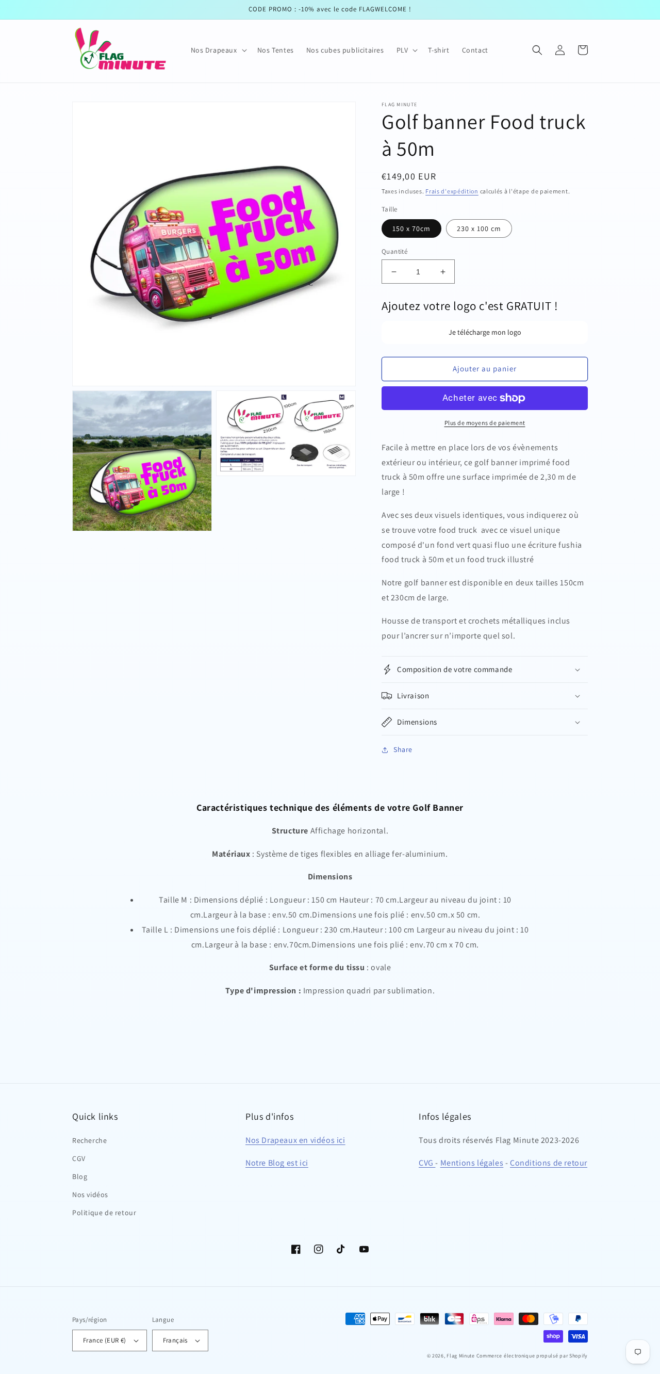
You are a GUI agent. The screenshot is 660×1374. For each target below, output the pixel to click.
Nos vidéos (90, 1194)
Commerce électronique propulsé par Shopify (532, 1355)
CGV (79, 1158)
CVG (427, 1162)
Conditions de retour (548, 1162)
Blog (79, 1176)
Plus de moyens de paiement (484, 423)
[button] (218, 50)
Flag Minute (461, 1355)
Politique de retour (104, 1212)
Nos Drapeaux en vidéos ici (295, 1140)
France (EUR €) (104, 1340)
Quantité (394, 251)
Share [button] (402, 749)
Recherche (89, 1140)
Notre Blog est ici (276, 1162)
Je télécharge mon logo (485, 332)
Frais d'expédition (451, 191)
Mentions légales (472, 1162)
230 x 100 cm (479, 228)
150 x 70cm (411, 228)
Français (175, 1340)
